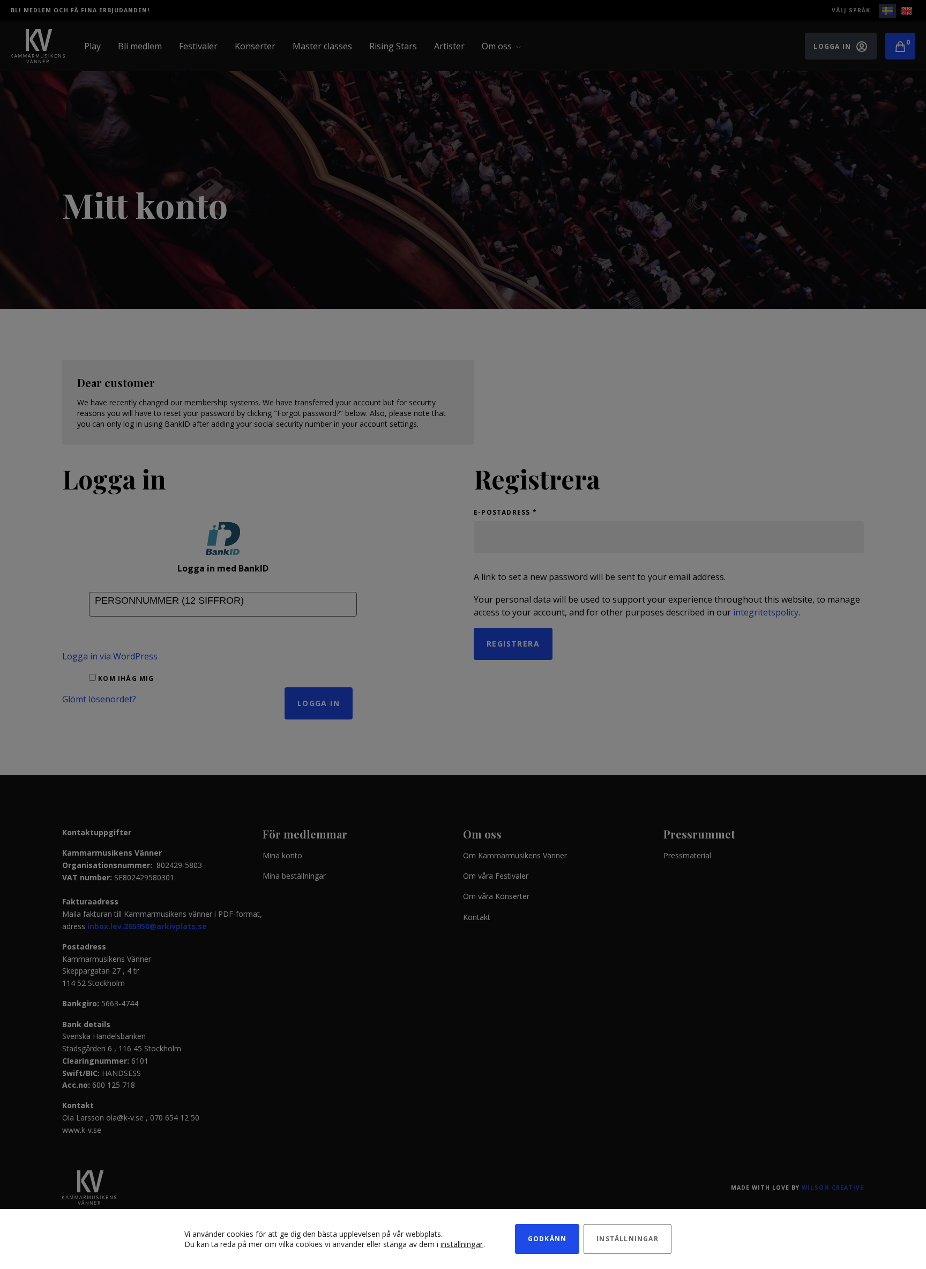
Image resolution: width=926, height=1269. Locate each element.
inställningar (461, 1244)
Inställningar (627, 1238)
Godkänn (547, 1238)
